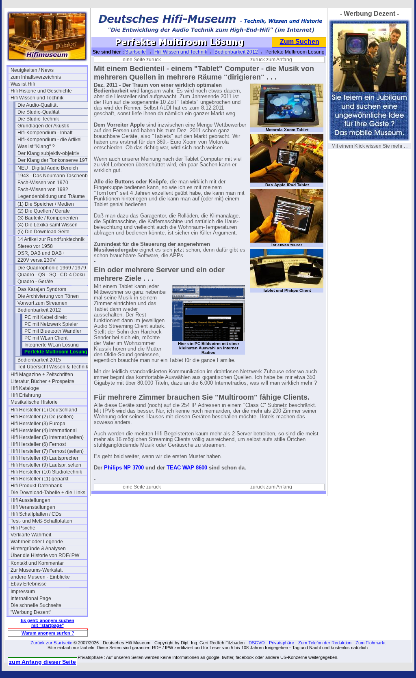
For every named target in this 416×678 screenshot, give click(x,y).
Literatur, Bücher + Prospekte (42, 381)
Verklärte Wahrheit (31, 535)
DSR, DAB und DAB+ (41, 253)
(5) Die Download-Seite (43, 232)
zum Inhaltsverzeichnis (36, 77)
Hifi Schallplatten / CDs (36, 514)
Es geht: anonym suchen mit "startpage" (47, 623)
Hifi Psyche (23, 528)
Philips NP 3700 (124, 468)
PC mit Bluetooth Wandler (52, 331)
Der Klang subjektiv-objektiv (48, 153)
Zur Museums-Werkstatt (37, 570)
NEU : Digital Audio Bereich (47, 168)
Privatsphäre (281, 642)
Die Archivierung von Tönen (48, 296)
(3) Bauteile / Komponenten (47, 218)
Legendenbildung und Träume (51, 196)
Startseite (135, 52)
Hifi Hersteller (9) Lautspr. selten (46, 465)
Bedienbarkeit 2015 (39, 360)
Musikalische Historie (34, 402)
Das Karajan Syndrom (41, 289)
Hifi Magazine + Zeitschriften (42, 374)
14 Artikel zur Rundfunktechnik (50, 239)
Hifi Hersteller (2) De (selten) (42, 417)
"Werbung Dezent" (31, 612)
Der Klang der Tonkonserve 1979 (54, 160)
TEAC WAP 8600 (187, 468)
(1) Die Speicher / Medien (45, 204)
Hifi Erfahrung (26, 395)
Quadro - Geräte (35, 281)
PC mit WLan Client (45, 338)
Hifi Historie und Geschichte (41, 91)
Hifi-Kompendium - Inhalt (44, 133)
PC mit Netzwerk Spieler (51, 324)
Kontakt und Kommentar (37, 563)
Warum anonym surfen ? (48, 633)
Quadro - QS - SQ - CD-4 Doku (51, 275)
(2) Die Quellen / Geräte (43, 211)
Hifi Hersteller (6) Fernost (38, 444)
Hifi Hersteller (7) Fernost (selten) (47, 451)
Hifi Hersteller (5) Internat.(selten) (47, 437)
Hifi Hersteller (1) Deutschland (44, 410)
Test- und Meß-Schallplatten (41, 521)
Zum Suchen (299, 41)
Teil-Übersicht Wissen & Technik (52, 367)
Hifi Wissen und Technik (37, 98)
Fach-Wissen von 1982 (42, 189)
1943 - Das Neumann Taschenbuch (55, 176)
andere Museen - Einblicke (40, 577)
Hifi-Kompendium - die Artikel (49, 139)
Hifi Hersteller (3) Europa (38, 423)
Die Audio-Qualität (37, 105)
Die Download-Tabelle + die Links (48, 492)
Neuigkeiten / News (32, 70)
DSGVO (257, 642)
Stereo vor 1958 (35, 246)
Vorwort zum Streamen (42, 303)
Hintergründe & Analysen (38, 548)
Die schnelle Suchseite (36, 605)
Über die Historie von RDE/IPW (45, 555)
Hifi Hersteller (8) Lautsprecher (44, 458)
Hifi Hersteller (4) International (44, 430)
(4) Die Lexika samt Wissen (47, 225)
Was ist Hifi (23, 84)
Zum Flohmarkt (370, 642)
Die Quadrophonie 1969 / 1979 (51, 268)
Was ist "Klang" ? (36, 146)
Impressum (23, 591)
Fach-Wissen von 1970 (42, 182)
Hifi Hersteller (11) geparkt (39, 479)
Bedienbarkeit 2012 (39, 310)
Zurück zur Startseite (51, 642)
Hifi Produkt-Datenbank (36, 486)
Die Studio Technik (38, 119)
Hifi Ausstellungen (30, 500)
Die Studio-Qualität (38, 112)
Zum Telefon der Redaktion (324, 642)
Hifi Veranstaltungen (33, 507)
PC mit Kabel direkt (45, 317)
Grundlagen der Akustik (43, 126)
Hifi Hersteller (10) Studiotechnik (46, 472)
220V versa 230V (36, 260)
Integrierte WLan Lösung (51, 345)
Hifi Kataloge (25, 388)
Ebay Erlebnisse (29, 584)
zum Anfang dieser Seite (42, 662)
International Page (31, 598)
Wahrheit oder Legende (37, 542)
